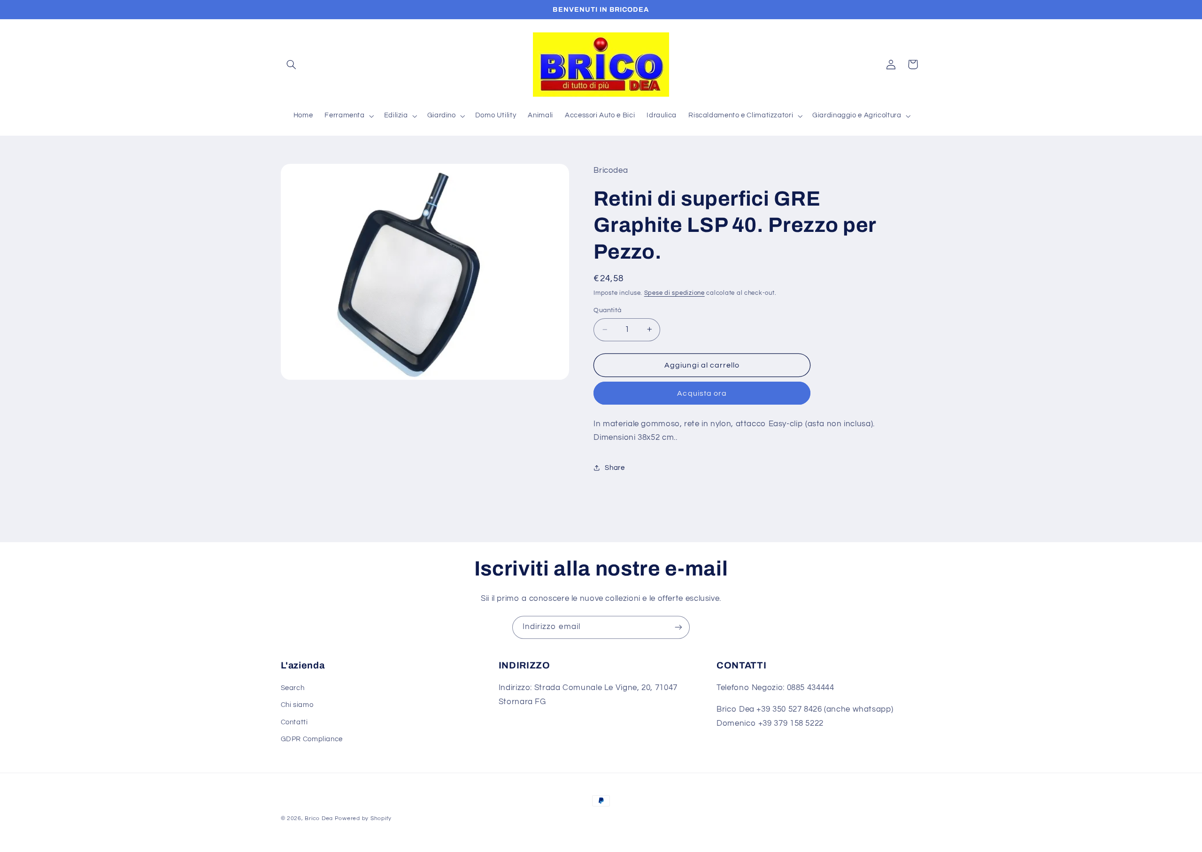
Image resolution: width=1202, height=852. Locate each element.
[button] (291, 64)
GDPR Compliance (312, 739)
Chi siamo (297, 705)
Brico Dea (319, 818)
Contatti (294, 722)
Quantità (607, 310)
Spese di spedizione (674, 293)
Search (293, 687)
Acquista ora (702, 393)
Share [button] (614, 467)
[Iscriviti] (678, 627)
